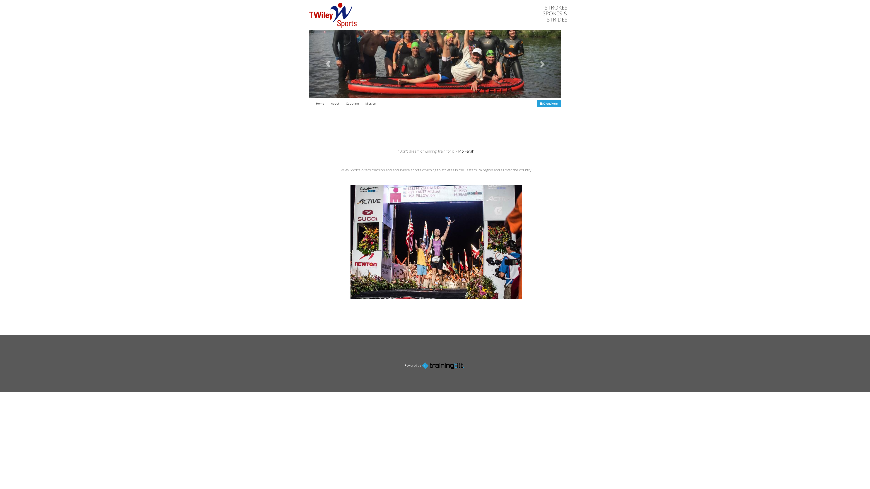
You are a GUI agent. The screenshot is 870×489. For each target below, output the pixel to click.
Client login (550, 103)
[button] (328, 64)
